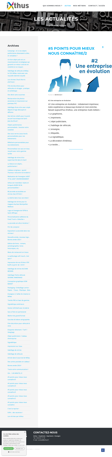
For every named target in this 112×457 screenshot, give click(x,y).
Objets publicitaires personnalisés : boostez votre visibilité (18, 127)
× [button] (24, 432)
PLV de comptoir (13, 227)
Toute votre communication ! (18, 369)
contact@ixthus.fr (43, 440)
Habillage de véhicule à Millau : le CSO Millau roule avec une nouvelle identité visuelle (18, 73)
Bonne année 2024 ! (14, 365)
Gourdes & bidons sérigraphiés (19, 320)
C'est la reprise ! (13, 409)
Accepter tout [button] (8, 448)
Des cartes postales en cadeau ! (19, 362)
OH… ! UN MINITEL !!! (15, 373)
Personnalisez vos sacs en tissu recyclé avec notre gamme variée (19, 151)
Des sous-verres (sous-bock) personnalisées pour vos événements (17, 136)
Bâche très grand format (16, 316)
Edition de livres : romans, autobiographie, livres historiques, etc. (17, 245)
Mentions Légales (29, 449)
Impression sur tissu (15, 346)
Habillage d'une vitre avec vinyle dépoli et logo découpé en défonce (19, 109)
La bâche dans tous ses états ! (18, 198)
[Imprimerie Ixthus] (18, 6)
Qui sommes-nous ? (52, 6)
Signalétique (12, 342)
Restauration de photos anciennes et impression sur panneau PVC (18, 101)
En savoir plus (21, 445)
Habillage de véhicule (15, 354)
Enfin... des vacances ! (15, 412)
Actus (68, 6)
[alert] (14, 443)
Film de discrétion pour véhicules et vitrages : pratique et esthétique (18, 88)
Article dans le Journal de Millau (19, 358)
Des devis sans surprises (16, 95)
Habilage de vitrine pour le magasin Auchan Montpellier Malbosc (18, 204)
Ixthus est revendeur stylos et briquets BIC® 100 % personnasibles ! (18, 185)
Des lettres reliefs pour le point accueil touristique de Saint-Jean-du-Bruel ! (19, 118)
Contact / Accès (96, 6)
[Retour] (103, 47)
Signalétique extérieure (16, 304)
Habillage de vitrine (14, 350)
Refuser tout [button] (19, 448)
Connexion (37, 449)
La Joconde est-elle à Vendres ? (18, 223)
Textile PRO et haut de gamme (18, 300)
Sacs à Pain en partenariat (17, 312)
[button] (14, 452)
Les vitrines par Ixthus (15, 416)
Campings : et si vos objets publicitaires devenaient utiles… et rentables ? (19, 53)
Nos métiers (79, 6)
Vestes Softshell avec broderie (18, 308)
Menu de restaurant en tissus (18, 252)
